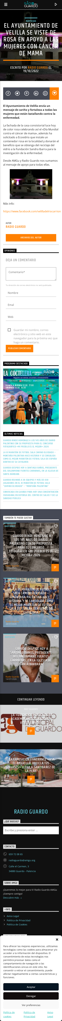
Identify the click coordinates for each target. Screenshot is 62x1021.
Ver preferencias (31, 1005)
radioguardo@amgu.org (22, 860)
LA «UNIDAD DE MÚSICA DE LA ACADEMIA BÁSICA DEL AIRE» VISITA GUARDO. (31, 719)
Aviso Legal (13, 916)
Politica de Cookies (17, 924)
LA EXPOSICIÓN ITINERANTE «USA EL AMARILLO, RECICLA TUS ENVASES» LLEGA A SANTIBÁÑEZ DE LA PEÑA (31, 765)
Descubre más (11, 897)
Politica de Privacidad (18, 920)
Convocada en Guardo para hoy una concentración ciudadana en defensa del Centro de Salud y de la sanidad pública (30, 495)
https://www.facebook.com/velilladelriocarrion (32, 211)
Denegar (31, 996)
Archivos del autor (31, 238)
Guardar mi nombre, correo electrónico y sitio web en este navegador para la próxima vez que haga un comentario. (36, 330)
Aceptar (31, 987)
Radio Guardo (38, 67)
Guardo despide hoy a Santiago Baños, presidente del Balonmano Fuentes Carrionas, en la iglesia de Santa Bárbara (30, 471)
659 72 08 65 (16, 854)
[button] (57, 939)
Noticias (31, 20)
